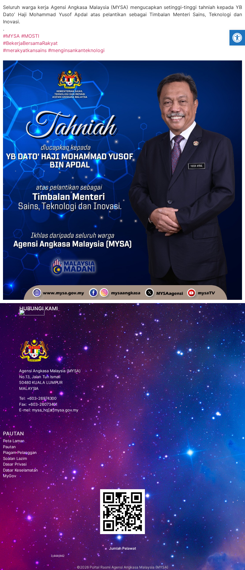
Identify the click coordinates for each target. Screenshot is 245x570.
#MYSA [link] (11, 36)
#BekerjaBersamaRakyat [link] (30, 43)
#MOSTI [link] (30, 36)
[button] (237, 37)
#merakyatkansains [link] (25, 50)
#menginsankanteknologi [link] (76, 50)
